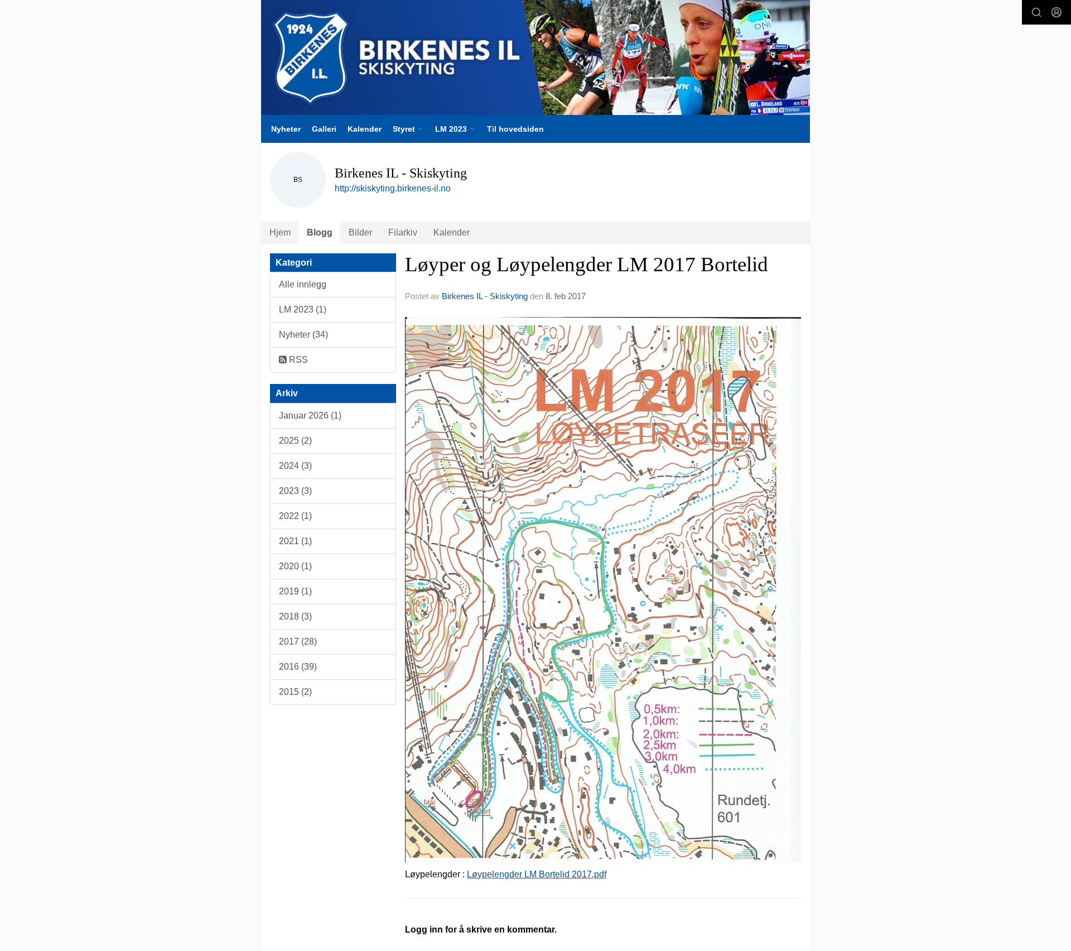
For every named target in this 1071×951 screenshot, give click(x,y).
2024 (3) (295, 465)
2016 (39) (298, 666)
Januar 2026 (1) (310, 415)
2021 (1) (295, 541)
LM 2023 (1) (302, 309)
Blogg (319, 232)
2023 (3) (295, 491)
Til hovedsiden (515, 128)
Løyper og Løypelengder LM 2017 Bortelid (586, 264)
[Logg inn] (1056, 12)
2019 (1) (295, 591)
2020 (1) (295, 566)
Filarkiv (402, 232)
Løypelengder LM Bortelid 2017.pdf (536, 874)
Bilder (360, 232)
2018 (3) (295, 616)
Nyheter (286, 128)
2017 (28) (298, 641)
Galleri (324, 128)
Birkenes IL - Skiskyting (485, 296)
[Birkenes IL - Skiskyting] (535, 57)
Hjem (280, 232)
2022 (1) (295, 516)
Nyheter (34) (303, 334)
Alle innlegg (302, 284)
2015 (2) (295, 692)
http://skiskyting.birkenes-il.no (393, 188)
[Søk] (1036, 12)
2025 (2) (295, 440)
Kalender (365, 128)
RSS (297, 359)
